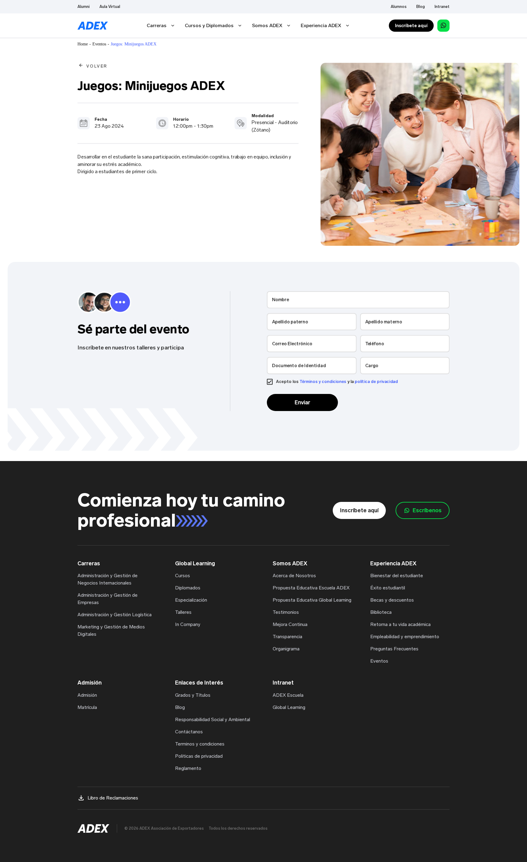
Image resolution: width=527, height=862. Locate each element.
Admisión (87, 695)
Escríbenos (427, 510)
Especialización (191, 600)
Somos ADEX (267, 25)
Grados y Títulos (192, 695)
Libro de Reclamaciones (113, 798)
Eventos (99, 44)
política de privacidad (376, 381)
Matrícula (87, 707)
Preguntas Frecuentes (394, 649)
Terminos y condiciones (199, 744)
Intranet (442, 6)
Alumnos (399, 6)
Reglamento (188, 768)
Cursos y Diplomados (209, 25)
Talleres (183, 612)
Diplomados (187, 588)
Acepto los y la (337, 381)
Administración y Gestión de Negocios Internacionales (107, 579)
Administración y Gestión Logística (114, 614)
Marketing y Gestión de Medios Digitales (111, 630)
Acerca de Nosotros (294, 575)
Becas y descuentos (392, 600)
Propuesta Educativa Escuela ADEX (311, 588)
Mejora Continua (290, 624)
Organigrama (286, 649)
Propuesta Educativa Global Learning (312, 600)
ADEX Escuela (288, 695)
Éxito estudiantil (387, 588)
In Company (187, 624)
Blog (420, 6)
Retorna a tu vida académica (400, 624)
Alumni (83, 6)
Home (82, 44)
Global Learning (289, 707)
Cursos (182, 575)
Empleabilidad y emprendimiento (404, 636)
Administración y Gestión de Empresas (107, 598)
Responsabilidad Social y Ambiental (212, 719)
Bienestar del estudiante (396, 575)
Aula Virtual (109, 6)
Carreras (157, 25)
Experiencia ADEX (321, 25)
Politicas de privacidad (199, 756)
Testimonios (286, 612)
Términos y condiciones (322, 381)
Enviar (302, 402)
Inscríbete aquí (411, 25)
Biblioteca (381, 612)
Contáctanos (189, 732)
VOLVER (96, 66)
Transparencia (287, 636)
